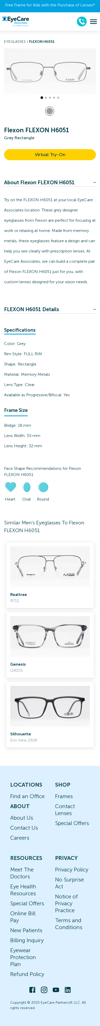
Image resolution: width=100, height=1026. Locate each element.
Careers (19, 838)
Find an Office (27, 796)
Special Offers (72, 823)
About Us (21, 818)
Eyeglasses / (16, 41)
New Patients (26, 930)
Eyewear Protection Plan (23, 957)
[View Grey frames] (49, 111)
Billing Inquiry (27, 940)
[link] (50, 575)
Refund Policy (27, 974)
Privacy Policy (71, 869)
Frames (64, 796)
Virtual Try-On (50, 154)
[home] (15, 21)
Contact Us (24, 828)
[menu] (93, 21)
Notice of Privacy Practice (66, 903)
